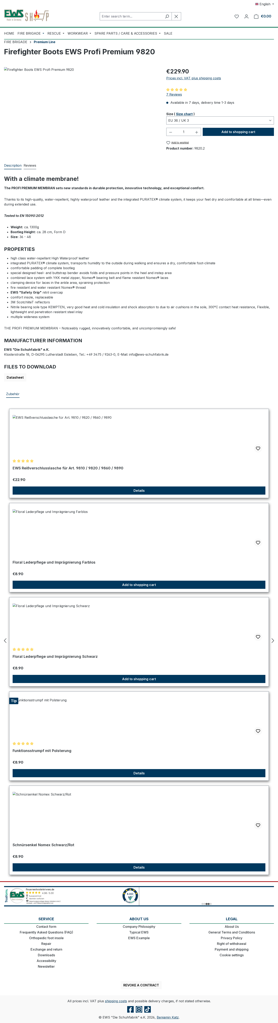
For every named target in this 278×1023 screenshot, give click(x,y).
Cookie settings (232, 955)
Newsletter (46, 966)
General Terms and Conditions (231, 932)
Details (139, 491)
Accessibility (46, 961)
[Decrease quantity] (170, 132)
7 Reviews (174, 94)
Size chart (184, 114)
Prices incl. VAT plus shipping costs (193, 78)
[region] (81, 111)
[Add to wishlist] (258, 448)
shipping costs (116, 1001)
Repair (46, 944)
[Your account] (246, 16)
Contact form (46, 927)
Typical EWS (139, 932)
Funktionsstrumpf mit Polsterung (42, 751)
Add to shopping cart (238, 132)
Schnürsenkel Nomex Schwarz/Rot (43, 845)
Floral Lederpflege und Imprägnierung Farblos (54, 562)
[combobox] (131, 16)
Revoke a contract (141, 985)
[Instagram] (139, 1012)
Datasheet (15, 377)
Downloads (46, 955)
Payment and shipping (231, 949)
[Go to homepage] (26, 15)
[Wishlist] (237, 16)
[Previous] (5, 640)
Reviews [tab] (30, 165)
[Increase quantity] (197, 132)
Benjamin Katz (168, 1017)
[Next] (273, 640)
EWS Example (139, 938)
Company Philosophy (139, 927)
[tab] (13, 165)
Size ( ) (180, 114)
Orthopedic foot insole (46, 938)
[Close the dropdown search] (176, 16)
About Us (232, 927)
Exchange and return (46, 949)
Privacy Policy (231, 938)
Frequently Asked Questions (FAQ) (46, 932)
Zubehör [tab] (13, 394)
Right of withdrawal (231, 944)
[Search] (167, 16)
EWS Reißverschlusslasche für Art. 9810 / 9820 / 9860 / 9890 (68, 468)
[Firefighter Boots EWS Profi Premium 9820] (81, 111)
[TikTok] (147, 1012)
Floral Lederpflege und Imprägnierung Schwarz (55, 656)
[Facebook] (130, 1012)
